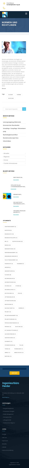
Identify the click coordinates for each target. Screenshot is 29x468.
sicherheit (8, 341)
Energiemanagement (11, 252)
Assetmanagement (10, 226)
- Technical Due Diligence (8, 423)
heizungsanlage (10, 278)
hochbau (8, 285)
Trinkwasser (18, 348)
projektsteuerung (10, 319)
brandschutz (9, 234)
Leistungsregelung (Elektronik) (12, 122)
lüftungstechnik (10, 300)
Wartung (8, 356)
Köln (20, 293)
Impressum (5, 440)
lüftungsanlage (10, 297)
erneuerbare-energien (11, 256)
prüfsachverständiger (12, 322)
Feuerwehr (20, 263)
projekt (8, 311)
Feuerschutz (9, 263)
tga (21, 345)
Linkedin (4, 447)
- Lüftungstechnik (6, 420)
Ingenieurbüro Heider (10, 385)
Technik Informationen (10, 163)
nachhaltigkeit (9, 308)
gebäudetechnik (10, 271)
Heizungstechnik (10, 282)
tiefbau (7, 348)
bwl (6, 241)
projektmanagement (11, 315)
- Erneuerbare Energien (8, 411)
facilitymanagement (11, 260)
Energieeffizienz (10, 248)
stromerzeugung (10, 345)
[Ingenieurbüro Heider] (4, 14)
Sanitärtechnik (10, 337)
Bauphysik (8, 230)
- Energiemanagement (8, 408)
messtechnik (9, 304)
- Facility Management (7, 414)
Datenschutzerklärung (7, 450)
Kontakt (14, 373)
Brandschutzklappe (11, 237)
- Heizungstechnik (6, 417)
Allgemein (7, 156)
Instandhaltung (10, 289)
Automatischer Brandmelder (11, 125)
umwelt (7, 352)
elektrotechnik (17, 241)
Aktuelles (6, 153)
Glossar (4, 88)
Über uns (4, 437)
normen (19, 94)
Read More (16, 180)
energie (8, 245)
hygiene (18, 285)
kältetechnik (9, 293)
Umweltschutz (18, 352)
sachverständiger (10, 334)
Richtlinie (11, 98)
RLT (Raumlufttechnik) (11, 330)
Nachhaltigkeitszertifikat (10, 135)
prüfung (8, 326)
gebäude (7, 267)
